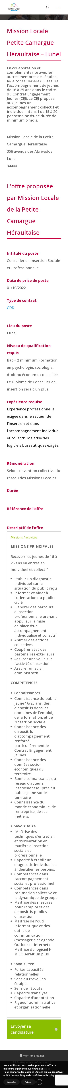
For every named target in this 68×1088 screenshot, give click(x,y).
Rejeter (28, 1082)
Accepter (11, 1082)
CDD (10, 307)
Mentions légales (33, 1055)
